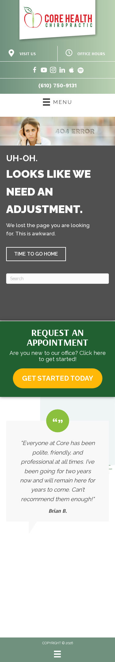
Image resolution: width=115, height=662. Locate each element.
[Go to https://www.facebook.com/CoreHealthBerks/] (35, 71)
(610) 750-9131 (57, 85)
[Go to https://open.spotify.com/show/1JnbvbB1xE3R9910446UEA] (81, 71)
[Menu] (57, 654)
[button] (36, 254)
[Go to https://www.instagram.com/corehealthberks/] (53, 71)
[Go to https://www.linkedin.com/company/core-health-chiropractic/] (62, 71)
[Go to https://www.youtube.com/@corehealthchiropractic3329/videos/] (44, 71)
